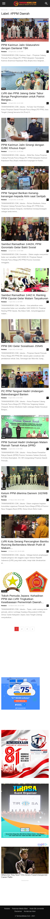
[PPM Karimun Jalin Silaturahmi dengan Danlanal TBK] (25, 30)
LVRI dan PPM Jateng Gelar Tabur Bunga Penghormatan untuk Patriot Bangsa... (22, 96)
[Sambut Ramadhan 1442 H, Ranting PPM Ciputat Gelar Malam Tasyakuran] (25, 280)
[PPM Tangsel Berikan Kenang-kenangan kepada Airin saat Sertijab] (25, 178)
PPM (3, 40)
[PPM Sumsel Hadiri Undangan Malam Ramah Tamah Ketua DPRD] (25, 427)
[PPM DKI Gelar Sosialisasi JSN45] (25, 331)
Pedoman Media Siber (20, 908)
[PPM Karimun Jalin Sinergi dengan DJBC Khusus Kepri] (25, 129)
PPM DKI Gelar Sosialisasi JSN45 (22, 346)
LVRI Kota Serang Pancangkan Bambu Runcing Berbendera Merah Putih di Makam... (25, 544)
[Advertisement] (25, 654)
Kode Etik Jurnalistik (37, 908)
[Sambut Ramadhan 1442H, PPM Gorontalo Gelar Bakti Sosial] (25, 229)
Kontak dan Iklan (30, 911)
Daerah (4, 591)
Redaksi (4, 51)
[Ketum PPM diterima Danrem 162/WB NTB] (25, 478)
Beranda (4, 10)
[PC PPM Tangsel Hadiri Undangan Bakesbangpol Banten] (25, 376)
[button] (46, 3)
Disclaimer (18, 911)
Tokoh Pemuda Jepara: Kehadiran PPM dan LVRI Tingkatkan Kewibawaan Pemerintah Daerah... (22, 599)
